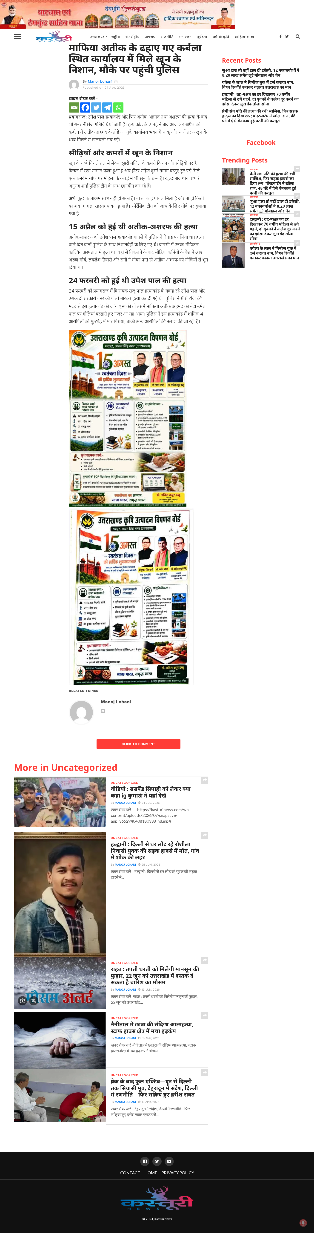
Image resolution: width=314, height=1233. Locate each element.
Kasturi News (163, 1219)
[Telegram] (107, 107)
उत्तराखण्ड (97, 36)
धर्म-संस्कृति (221, 36)
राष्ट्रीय (115, 36)
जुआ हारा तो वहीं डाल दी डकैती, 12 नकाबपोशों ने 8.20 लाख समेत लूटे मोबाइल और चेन (260, 73)
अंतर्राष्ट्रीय (132, 36)
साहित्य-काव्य (244, 36)
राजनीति (167, 36)
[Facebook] (85, 107)
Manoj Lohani (100, 81)
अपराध (150, 36)
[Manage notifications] (303, 1223)
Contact (130, 1172)
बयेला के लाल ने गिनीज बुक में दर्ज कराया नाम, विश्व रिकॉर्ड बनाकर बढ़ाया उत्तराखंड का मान (258, 85)
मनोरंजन (185, 36)
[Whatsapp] (118, 107)
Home (150, 1172)
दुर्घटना (202, 36)
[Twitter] (96, 107)
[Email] (74, 107)
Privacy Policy (177, 1172)
